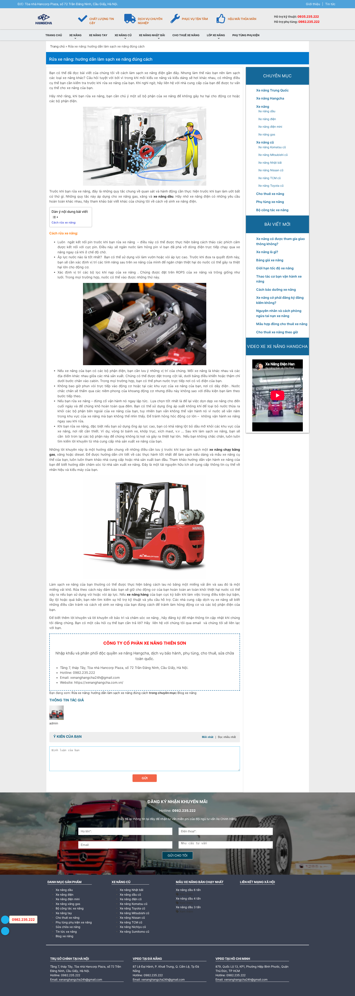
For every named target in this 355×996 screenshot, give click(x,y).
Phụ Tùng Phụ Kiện (245, 35)
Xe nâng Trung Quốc (272, 90)
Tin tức (330, 4)
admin (53, 723)
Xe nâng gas (266, 134)
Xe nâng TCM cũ (269, 178)
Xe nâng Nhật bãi (270, 162)
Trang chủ (57, 46)
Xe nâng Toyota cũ (271, 185)
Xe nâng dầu (266, 111)
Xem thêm (186, 894)
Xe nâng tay (64, 913)
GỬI (145, 778)
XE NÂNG (75, 35)
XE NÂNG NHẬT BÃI (152, 35)
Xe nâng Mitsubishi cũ (273, 154)
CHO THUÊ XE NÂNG (185, 35)
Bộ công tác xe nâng (272, 210)
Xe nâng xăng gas (68, 904)
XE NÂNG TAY (98, 35)
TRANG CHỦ (53, 35)
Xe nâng (262, 106)
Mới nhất (207, 737)
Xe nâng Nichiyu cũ (133, 927)
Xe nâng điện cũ (131, 899)
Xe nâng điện (267, 119)
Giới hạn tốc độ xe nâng (275, 268)
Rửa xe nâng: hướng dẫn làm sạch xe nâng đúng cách (110, 693)
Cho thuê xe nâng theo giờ (277, 332)
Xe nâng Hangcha (270, 98)
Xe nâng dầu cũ (130, 894)
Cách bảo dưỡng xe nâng (276, 289)
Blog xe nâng (187, 693)
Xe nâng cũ (265, 142)
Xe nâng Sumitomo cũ (134, 931)
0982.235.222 (308, 22)
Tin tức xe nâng (66, 931)
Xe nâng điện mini (270, 126)
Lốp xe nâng (216, 35)
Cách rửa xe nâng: (64, 222)
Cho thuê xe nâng (270, 194)
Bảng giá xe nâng (269, 260)
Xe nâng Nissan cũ (270, 170)
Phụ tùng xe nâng (270, 202)
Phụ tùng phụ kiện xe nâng (74, 922)
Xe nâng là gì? (267, 252)
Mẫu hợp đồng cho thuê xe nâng (281, 324)
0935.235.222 (308, 17)
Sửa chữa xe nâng (68, 927)
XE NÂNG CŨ (123, 35)
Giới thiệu (313, 4)
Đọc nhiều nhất (227, 737)
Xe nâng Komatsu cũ (272, 147)
